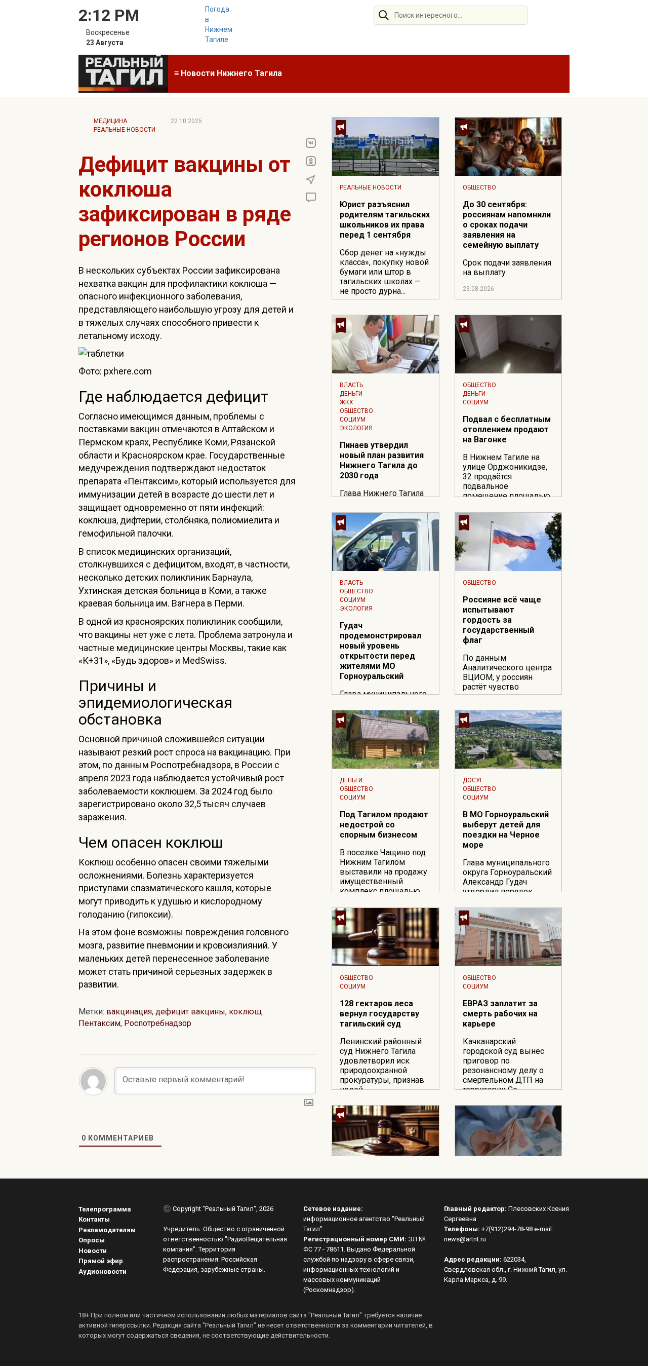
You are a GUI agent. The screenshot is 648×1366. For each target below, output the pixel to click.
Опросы (91, 1240)
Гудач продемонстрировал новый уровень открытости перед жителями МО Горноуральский (380, 651)
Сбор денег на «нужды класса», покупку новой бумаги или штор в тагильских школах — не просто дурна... (384, 272)
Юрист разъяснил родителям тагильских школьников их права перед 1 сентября (385, 220)
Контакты (94, 1219)
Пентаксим (99, 1023)
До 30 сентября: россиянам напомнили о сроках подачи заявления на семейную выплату (507, 225)
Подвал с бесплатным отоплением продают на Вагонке (507, 429)
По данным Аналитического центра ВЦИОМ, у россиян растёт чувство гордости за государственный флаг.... (507, 686)
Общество (479, 187)
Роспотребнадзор (157, 1023)
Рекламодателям (107, 1230)
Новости (92, 1251)
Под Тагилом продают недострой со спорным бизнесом (384, 825)
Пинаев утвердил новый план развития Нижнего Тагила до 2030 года (382, 460)
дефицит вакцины (190, 1011)
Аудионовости (102, 1271)
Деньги (351, 393)
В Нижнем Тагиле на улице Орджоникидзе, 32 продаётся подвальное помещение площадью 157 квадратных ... (506, 481)
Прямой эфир (100, 1261)
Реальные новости (124, 129)
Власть (351, 385)
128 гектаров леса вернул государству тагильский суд (379, 1014)
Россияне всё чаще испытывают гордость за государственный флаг (502, 620)
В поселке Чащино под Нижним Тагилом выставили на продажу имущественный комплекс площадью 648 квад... (383, 876)
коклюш (245, 1011)
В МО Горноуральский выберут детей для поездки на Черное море (506, 830)
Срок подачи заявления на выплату (507, 267)
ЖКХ (346, 402)
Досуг (473, 780)
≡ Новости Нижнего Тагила (228, 73)
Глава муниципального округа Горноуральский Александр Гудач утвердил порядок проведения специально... (507, 887)
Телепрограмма (104, 1209)
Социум (353, 419)
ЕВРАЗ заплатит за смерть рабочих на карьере (500, 1014)
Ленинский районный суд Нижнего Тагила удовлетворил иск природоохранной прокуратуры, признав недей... (382, 1065)
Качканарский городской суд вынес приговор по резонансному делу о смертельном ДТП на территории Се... (503, 1065)
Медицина (110, 121)
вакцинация (129, 1011)
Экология (356, 428)
